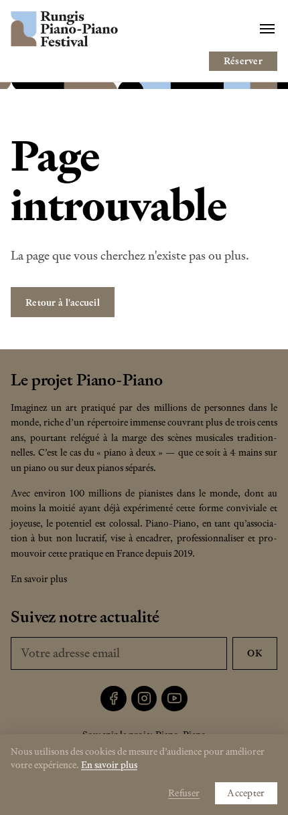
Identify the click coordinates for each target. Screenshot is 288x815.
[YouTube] (174, 699)
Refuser (184, 793)
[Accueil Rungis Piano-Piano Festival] (64, 29)
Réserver (243, 61)
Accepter (246, 793)
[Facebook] (113, 699)
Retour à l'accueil (62, 302)
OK (255, 653)
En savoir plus (39, 578)
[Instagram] (144, 699)
